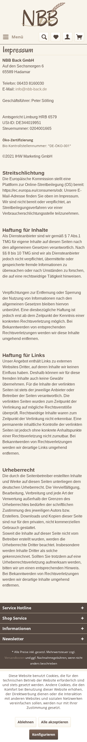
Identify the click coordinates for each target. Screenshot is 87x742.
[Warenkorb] (79, 37)
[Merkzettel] (55, 37)
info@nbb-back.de (31, 89)
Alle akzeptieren (54, 722)
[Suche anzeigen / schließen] (44, 37)
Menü (17, 37)
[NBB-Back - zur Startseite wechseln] (43, 14)
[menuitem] (13, 37)
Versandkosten (15, 658)
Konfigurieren (43, 734)
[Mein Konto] (67, 37)
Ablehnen (26, 722)
